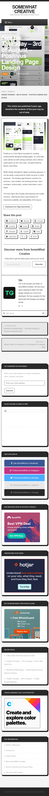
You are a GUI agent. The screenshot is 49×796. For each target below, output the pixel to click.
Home (3, 91)
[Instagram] (22, 306)
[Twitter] (19, 306)
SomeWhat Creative (24, 9)
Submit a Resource (13, 745)
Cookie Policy (11, 756)
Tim (20, 280)
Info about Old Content (14, 772)
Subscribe (39, 264)
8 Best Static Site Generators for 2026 (20, 655)
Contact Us (10, 750)
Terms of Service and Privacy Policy (19, 767)
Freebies (5, 74)
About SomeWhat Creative (16, 761)
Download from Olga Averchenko (17, 207)
